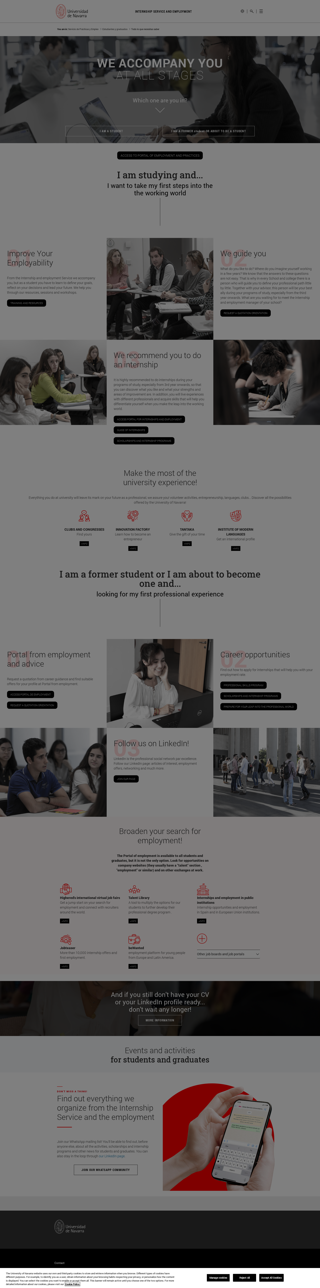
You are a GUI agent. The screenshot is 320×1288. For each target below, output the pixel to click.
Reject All (244, 1277)
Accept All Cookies (271, 1277)
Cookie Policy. (72, 1284)
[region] (160, 1278)
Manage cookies (218, 1277)
